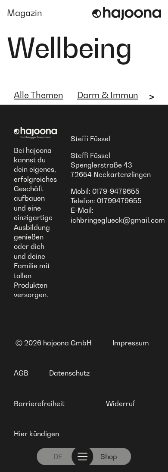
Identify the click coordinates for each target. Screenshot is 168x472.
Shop (108, 456)
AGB (21, 373)
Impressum (130, 342)
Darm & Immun (107, 95)
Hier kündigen (36, 433)
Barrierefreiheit (39, 403)
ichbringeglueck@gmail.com (118, 220)
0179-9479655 (116, 191)
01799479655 (119, 200)
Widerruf (120, 403)
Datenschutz (69, 373)
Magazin (24, 13)
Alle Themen (38, 95)
